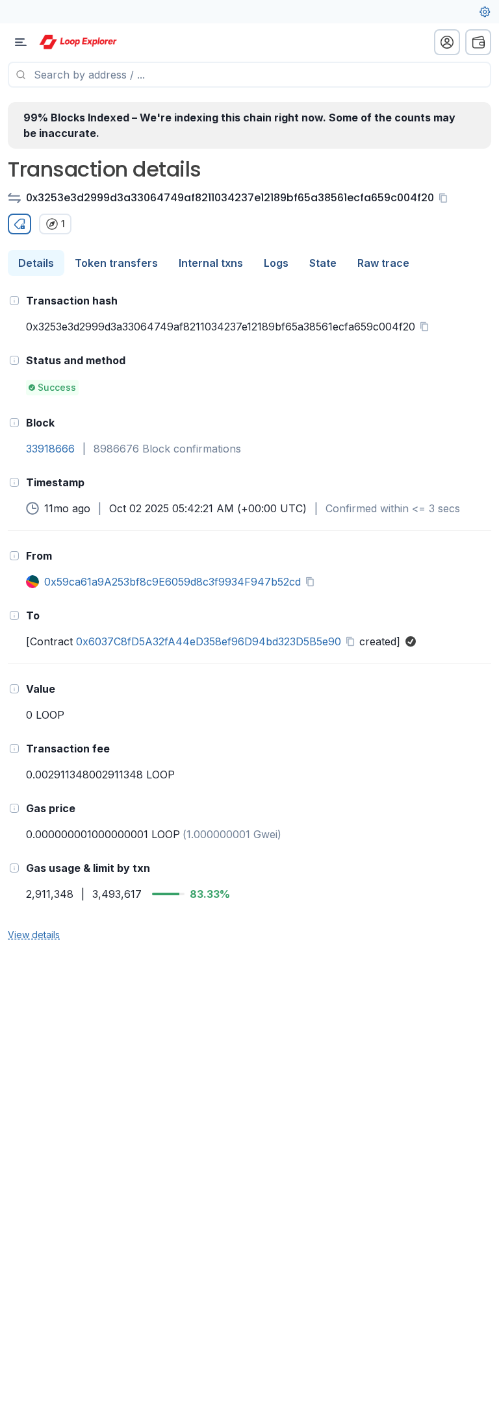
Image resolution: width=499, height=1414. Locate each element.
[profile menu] (447, 42)
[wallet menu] (478, 42)
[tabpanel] (249, 616)
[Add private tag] (19, 224)
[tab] (36, 263)
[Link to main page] (78, 42)
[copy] (445, 198)
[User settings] (484, 11)
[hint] (14, 300)
